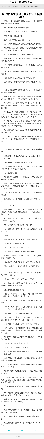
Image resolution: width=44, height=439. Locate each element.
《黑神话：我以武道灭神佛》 (29, 6)
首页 (10, 6)
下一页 (36, 430)
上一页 (7, 430)
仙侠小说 (16, 6)
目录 (22, 430)
